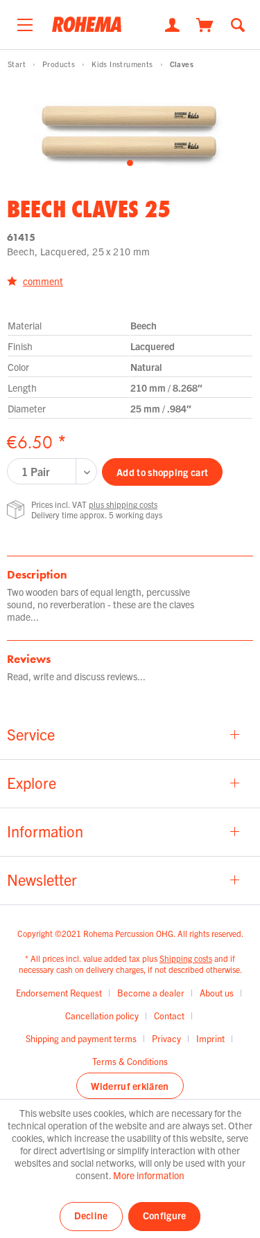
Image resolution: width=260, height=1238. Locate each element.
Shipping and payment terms (81, 1038)
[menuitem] (25, 21)
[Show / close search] (238, 23)
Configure (165, 1215)
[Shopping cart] (204, 23)
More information (148, 1175)
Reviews (29, 658)
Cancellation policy (102, 1015)
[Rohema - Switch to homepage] (86, 29)
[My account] (172, 23)
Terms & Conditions (130, 1061)
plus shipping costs (123, 504)
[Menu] (25, 21)
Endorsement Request (59, 993)
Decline (91, 1215)
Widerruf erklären (129, 1086)
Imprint (210, 1038)
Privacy (166, 1038)
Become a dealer (150, 993)
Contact (169, 1015)
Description (37, 574)
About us (217, 993)
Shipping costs (185, 958)
